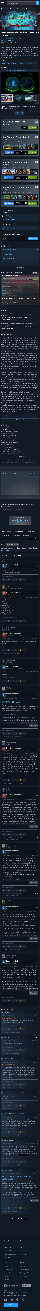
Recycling (23, 1254)
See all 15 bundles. (7, 210)
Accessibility (8, 1269)
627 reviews (9, 690)
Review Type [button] (6, 531)
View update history (8, 258)
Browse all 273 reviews (20, 1219)
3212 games (9, 847)
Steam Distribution (10, 1254)
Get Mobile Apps (11, 1305)
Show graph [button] (32, 539)
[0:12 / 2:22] (20, 83)
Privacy (6, 1266)
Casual (14, 63)
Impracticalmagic (11, 955)
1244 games (9, 588)
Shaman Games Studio (15, 38)
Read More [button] (33, 725)
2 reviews (8, 744)
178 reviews (9, 561)
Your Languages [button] (11, 544)
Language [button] (31, 531)
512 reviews (18, 847)
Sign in (3, 107)
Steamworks (8, 1251)
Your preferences (19, 510)
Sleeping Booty (11, 742)
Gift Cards (7, 1257)
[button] (4, 8)
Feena (8, 845)
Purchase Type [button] (18, 531)
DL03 (8, 586)
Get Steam (23, 1266)
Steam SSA (7, 1247)
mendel (8, 901)
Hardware (23, 1251)
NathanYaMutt (10, 628)
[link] (21, 152)
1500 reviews (9, 630)
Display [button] (25, 535)
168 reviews (9, 662)
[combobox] (21, 3)
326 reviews (9, 903)
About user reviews (7, 510)
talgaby (8, 688)
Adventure (5, 63)
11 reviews (9, 791)
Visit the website (7, 254)
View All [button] (35, 272)
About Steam (8, 1244)
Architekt (9, 789)
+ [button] (34, 63)
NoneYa (8, 559)
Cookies (6, 1276)
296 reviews (9, 957)
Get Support (24, 1273)
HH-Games (11, 40)
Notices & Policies (9, 1273)
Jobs (21, 1247)
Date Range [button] (5, 535)
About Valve (24, 1244)
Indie (21, 63)
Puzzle (29, 63)
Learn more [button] (33, 239)
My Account (24, 1276)
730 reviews (18, 588)
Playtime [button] (16, 535)
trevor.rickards (10, 660)
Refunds (6, 1279)
